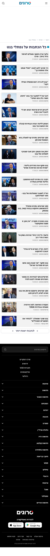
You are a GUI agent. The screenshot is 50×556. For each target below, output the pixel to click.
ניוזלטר (25, 376)
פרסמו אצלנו (38, 536)
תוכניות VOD (25, 368)
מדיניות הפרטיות (28, 539)
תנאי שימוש (11, 536)
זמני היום (21, 536)
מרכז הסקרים (25, 359)
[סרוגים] (25, 512)
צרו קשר (29, 536)
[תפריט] (46, 3)
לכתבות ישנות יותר (25, 330)
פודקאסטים (25, 372)
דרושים (25, 363)
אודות (18, 539)
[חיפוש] (3, 3)
